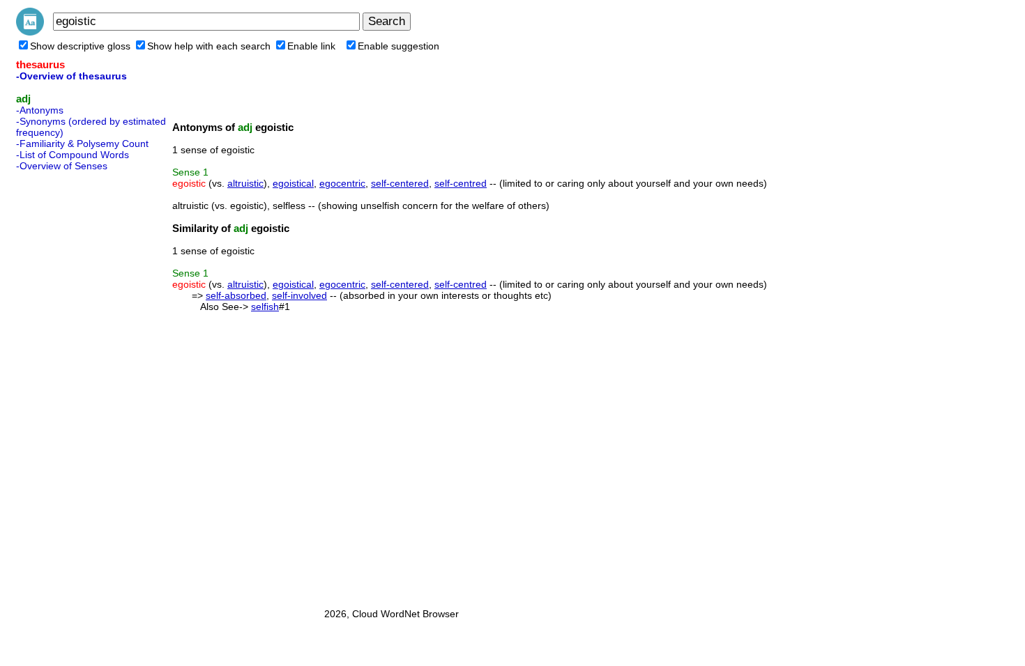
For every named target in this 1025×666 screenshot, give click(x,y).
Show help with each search (209, 46)
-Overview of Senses (61, 165)
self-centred (460, 183)
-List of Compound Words (72, 154)
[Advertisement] (72, 385)
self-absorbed (236, 295)
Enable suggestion (398, 46)
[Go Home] (30, 32)
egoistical (293, 183)
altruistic (245, 183)
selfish (265, 306)
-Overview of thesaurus (71, 76)
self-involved (299, 295)
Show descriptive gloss (80, 46)
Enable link (311, 46)
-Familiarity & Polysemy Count (82, 143)
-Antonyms (39, 110)
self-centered (400, 183)
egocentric (342, 183)
